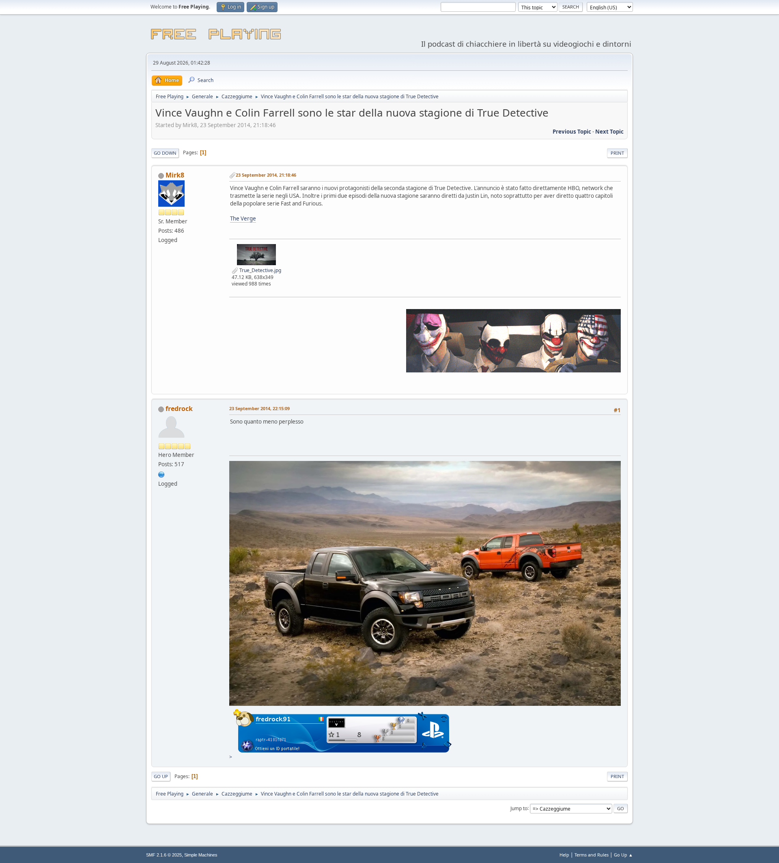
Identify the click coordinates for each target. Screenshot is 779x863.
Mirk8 (175, 175)
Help (564, 855)
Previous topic (572, 131)
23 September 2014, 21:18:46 (266, 175)
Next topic (609, 131)
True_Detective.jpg (259, 270)
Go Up (161, 776)
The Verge (243, 218)
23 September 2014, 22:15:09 (259, 408)
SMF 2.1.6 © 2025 (164, 854)
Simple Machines (200, 854)
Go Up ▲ (623, 855)
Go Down (165, 153)
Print (617, 153)
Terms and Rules (592, 855)
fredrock (179, 408)
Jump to (518, 808)
